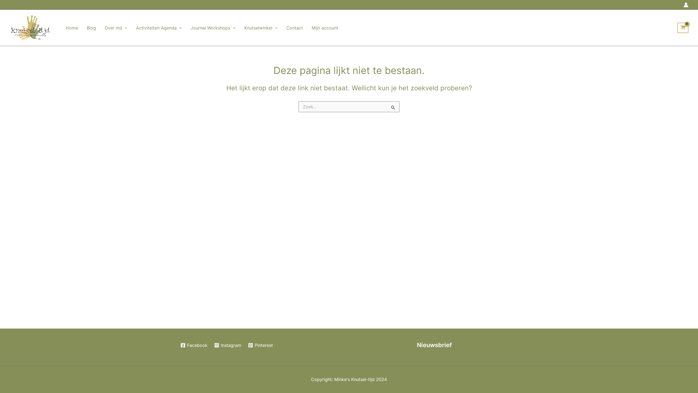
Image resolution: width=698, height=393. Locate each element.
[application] (124, 28)
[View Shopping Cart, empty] (682, 28)
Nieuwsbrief (434, 345)
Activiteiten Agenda (156, 28)
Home (72, 28)
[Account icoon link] (686, 4)
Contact (294, 28)
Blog (91, 28)
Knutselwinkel (258, 28)
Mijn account (325, 28)
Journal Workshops (210, 28)
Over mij (113, 28)
